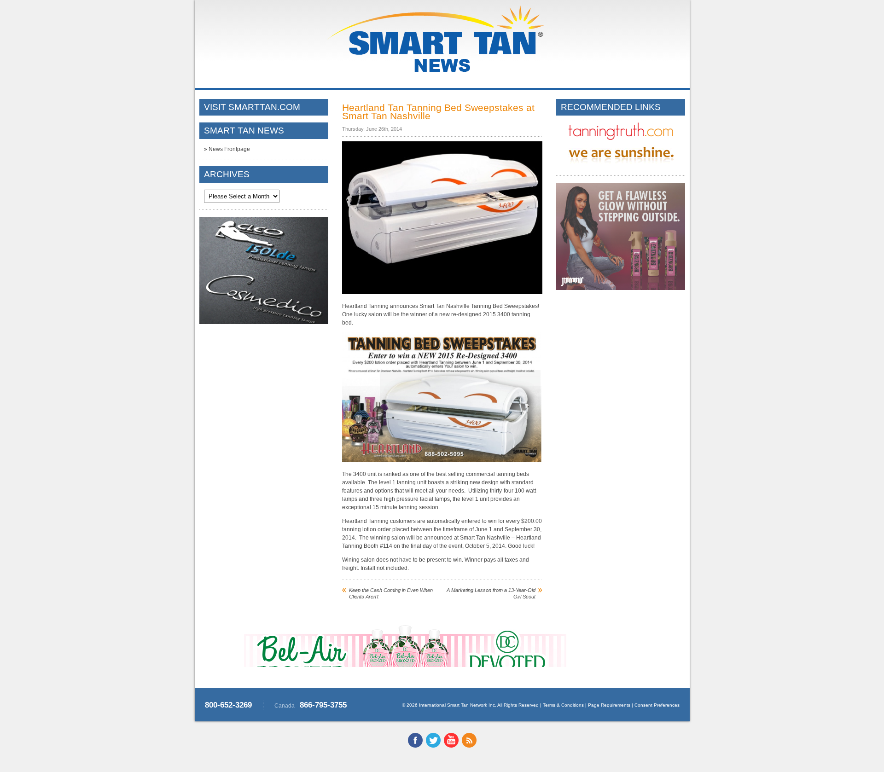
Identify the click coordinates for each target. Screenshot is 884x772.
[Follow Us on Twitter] (433, 746)
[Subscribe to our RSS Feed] (469, 746)
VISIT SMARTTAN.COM (252, 107)
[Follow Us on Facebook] (415, 746)
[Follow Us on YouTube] (451, 746)
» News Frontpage (227, 149)
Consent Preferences (657, 705)
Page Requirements (609, 705)
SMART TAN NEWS (244, 130)
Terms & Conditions (563, 705)
